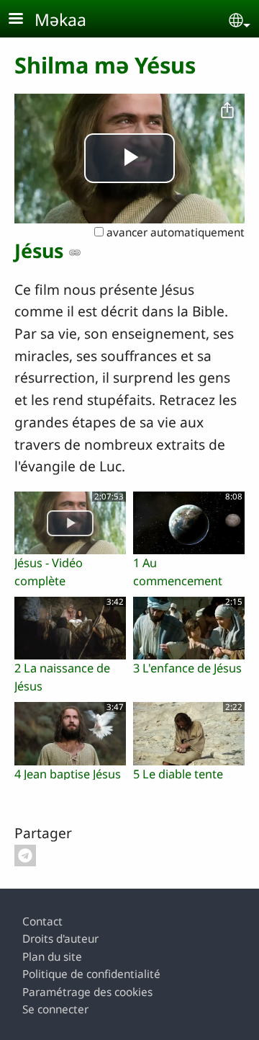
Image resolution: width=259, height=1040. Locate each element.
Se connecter (55, 1009)
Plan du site (52, 956)
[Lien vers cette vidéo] (74, 252)
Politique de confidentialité (91, 974)
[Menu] (24, 19)
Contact (42, 921)
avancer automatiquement (174, 232)
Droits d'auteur (60, 938)
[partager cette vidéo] (227, 111)
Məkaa (60, 19)
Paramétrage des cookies (87, 992)
